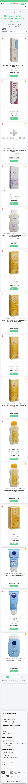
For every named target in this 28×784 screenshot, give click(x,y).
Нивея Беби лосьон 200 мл (14, 660)
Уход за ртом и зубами (9, 723)
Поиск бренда (7, 730)
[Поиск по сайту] (26, 7)
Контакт (5, 735)
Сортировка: (4, 31)
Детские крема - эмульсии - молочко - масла (14, 63)
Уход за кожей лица (9, 721)
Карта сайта (6, 733)
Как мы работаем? (8, 742)
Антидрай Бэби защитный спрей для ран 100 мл (14, 66)
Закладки (6, 755)
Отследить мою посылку (10, 757)
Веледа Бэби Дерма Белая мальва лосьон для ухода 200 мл (14, 236)
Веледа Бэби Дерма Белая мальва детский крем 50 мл (14, 151)
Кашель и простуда (9, 719)
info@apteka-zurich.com (10, 768)
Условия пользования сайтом (12, 747)
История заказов (8, 754)
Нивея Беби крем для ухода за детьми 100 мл (14, 619)
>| (20, 677)
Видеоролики (7, 745)
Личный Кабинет (8, 752)
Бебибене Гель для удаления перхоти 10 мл (14, 107)
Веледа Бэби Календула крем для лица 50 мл (14, 363)
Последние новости (9, 728)
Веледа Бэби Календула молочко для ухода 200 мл (14, 491)
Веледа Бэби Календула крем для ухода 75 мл (14, 406)
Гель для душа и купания (10, 717)
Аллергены (6, 716)
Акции (5, 731)
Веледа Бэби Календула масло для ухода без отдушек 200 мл (14, 448)
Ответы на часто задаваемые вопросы (14, 743)
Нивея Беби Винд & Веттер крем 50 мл (14, 575)
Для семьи (8, 12)
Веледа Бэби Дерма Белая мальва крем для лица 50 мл (14, 193)
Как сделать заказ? (8, 740)
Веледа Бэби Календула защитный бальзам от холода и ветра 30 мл (14, 321)
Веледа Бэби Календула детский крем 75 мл (14, 278)
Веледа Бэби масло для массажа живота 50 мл (14, 533)
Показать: (3, 34)
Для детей (17, 12)
